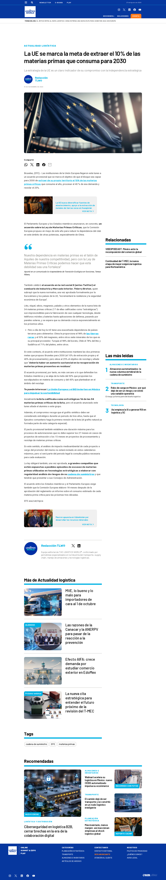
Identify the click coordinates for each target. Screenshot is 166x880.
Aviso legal (132, 858)
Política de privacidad (137, 851)
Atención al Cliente (103, 858)
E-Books (59, 3)
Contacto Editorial (103, 851)
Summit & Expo (28, 851)
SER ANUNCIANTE (102, 854)
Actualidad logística (40, 45)
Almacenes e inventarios (73, 858)
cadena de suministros (81, 474)
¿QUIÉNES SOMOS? (134, 854)
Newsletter (45, 3)
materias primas (67, 744)
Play (69, 3)
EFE (53, 744)
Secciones (108, 16)
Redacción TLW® (41, 79)
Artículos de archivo (71, 861)
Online (24, 848)
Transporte (67, 854)
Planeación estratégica (73, 851)
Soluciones (123, 16)
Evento (136, 16)
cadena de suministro (36, 744)
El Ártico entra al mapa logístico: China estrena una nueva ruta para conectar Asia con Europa (76, 21)
